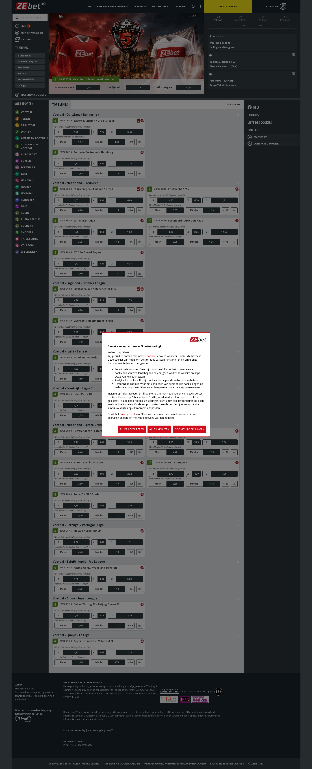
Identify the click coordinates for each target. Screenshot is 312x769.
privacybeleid (127, 414)
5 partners (151, 356)
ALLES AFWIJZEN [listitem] (159, 429)
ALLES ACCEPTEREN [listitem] (132, 429)
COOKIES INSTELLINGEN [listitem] (189, 429)
